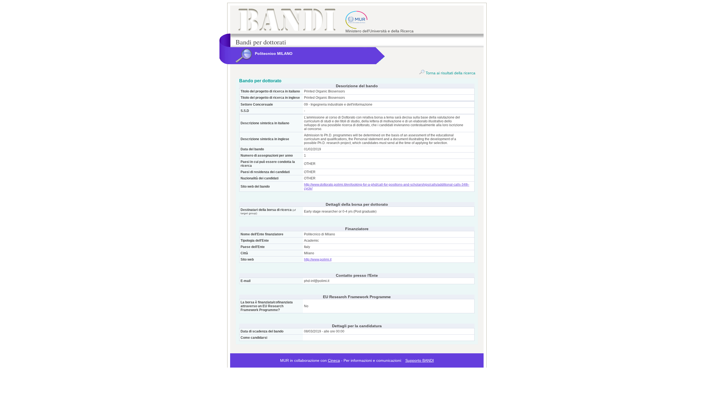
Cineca (334, 360)
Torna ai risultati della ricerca (450, 73)
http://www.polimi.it (317, 259)
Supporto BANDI (419, 360)
